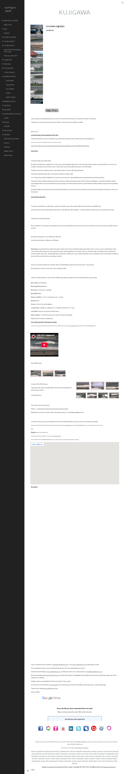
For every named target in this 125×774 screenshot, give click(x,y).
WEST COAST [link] (11, 97)
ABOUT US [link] (7, 25)
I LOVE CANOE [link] (9, 72)
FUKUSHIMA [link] (8, 68)
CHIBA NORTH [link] (9, 41)
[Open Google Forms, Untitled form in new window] (115, 697)
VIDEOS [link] (7, 147)
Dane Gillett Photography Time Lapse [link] (12, 50)
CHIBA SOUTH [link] (9, 45)
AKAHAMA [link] (10, 80)
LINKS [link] (6, 118)
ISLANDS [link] (7, 105)
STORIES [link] (7, 134)
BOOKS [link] (6, 33)
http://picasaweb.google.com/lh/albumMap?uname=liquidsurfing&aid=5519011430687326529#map (60, 146)
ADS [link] (5, 29)
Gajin (104, 685)
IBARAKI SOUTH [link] (10, 101)
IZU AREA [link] (7, 110)
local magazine (54, 685)
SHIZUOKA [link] (8, 130)
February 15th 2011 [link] (10, 56)
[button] (122, 2)
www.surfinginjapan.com (80, 664)
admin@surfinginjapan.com (60, 664)
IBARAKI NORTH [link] (10, 76)
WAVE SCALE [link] (8, 151)
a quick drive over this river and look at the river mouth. (52, 409)
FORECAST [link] (8, 60)
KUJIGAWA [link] (10, 89)
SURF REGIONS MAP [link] (11, 139)
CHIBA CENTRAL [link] (10, 37)
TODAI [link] (8, 93)
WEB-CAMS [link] (8, 155)
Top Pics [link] (6, 143)
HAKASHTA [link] (10, 85)
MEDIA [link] (6, 122)
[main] (74, 12)
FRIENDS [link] (7, 64)
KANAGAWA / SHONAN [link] (12, 114)
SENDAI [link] (7, 126)
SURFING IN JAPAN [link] (11, 20)
